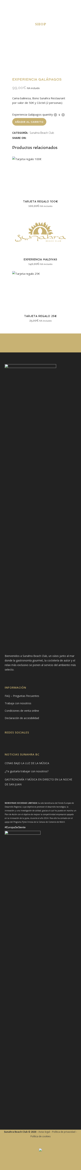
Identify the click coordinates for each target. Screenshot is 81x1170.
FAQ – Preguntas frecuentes (22, 696)
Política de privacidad (63, 1131)
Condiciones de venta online (22, 710)
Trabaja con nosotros (18, 703)
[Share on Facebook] (29, 138)
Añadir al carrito (29, 122)
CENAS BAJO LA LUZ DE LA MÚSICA (27, 763)
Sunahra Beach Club (42, 133)
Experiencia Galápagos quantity (32, 114)
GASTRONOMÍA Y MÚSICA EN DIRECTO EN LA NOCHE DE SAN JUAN (38, 782)
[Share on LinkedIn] (37, 138)
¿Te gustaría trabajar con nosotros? (26, 771)
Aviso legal (44, 1131)
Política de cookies (40, 1136)
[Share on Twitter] (33, 138)
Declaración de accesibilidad (22, 718)
